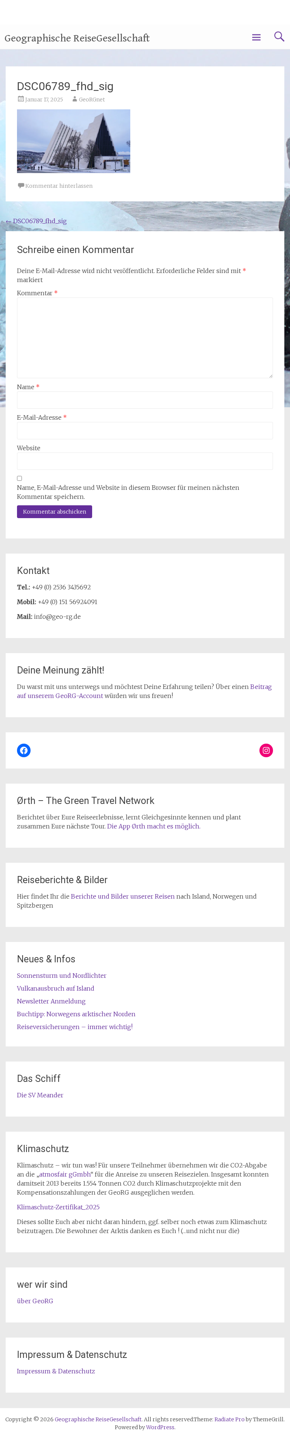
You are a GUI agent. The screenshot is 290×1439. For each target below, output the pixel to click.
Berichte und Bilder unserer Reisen (123, 896)
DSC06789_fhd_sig (36, 221)
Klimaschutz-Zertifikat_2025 (58, 1207)
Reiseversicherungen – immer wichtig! (75, 1027)
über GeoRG (35, 1301)
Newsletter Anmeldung (51, 1001)
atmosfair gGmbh (65, 1174)
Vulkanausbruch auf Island (55, 988)
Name (28, 387)
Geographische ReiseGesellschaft (77, 38)
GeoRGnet (92, 99)
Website (28, 448)
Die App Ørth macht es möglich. (154, 826)
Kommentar (37, 293)
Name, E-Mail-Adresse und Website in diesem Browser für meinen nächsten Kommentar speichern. (128, 492)
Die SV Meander (40, 1095)
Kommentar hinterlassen (59, 186)
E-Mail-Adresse (42, 417)
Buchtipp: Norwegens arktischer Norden (76, 1014)
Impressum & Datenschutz (56, 1371)
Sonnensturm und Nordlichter (61, 975)
